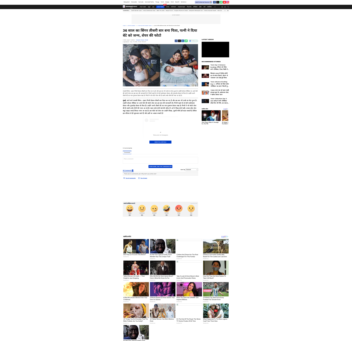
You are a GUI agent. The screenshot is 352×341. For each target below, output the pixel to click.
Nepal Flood (169, 10)
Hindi (172, 2)
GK (153, 7)
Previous (225, 11)
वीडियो (195, 7)
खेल (200, 7)
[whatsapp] (221, 2)
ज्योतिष (209, 7)
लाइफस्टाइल (181, 7)
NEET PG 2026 (160, 10)
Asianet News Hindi (142, 40)
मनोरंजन (173, 7)
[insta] (227, 2)
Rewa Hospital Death (210, 10)
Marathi (177, 2)
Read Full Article (160, 142)
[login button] (222, 7)
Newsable (134, 2)
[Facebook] (214, 2)
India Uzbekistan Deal (149, 10)
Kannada (140, 2)
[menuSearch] (228, 7)
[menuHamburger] (225, 7)
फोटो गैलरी (160, 7)
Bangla (167, 2)
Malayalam (127, 2)
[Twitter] (217, 2)
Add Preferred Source (202, 2)
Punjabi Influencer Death (181, 10)
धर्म (204, 7)
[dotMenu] (215, 6)
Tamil (162, 2)
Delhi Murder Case (136, 10)
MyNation (183, 2)
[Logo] (130, 7)
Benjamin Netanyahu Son (196, 10)
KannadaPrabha (149, 2)
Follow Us (194, 40)
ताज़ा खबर (143, 7)
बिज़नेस (189, 7)
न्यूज (149, 7)
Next (227, 11)
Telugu (157, 2)
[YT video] (224, 2)
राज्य (167, 7)
